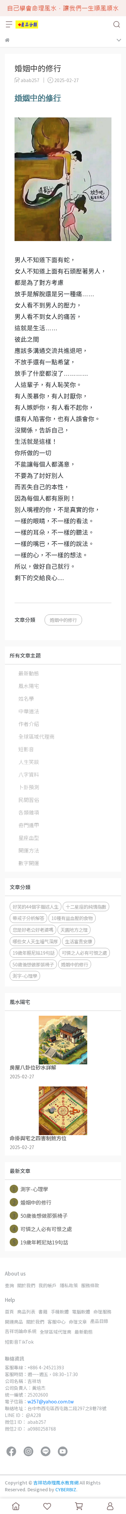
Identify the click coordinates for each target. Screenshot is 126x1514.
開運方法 (28, 850)
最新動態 (28, 673)
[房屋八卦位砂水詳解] (63, 1040)
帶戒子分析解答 (28, 917)
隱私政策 (69, 1285)
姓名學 (26, 698)
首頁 (9, 1311)
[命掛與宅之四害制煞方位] (63, 1110)
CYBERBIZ (65, 1489)
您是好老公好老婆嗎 (33, 929)
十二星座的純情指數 (86, 906)
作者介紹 (28, 724)
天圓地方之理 (74, 929)
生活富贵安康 (78, 941)
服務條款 (90, 1285)
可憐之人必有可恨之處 (84, 952)
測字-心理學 (25, 975)
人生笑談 (28, 762)
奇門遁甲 (28, 825)
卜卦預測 (28, 787)
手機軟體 (60, 1311)
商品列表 (26, 1311)
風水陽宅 (28, 686)
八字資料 (28, 774)
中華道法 (28, 711)
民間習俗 (28, 800)
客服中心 (56, 1321)
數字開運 (28, 863)
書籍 (42, 1311)
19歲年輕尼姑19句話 (34, 952)
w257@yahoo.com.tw (50, 1401)
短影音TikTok (19, 1341)
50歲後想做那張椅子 (33, 964)
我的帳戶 (47, 1285)
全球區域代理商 (36, 736)
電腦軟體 (81, 1311)
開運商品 (14, 1321)
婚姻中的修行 (63, 619)
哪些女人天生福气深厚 (35, 941)
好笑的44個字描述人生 (35, 906)
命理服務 (102, 1311)
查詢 (9, 1285)
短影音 (26, 749)
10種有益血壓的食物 (72, 917)
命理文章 (78, 1321)
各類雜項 (28, 812)
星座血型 (28, 838)
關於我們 (26, 1285)
